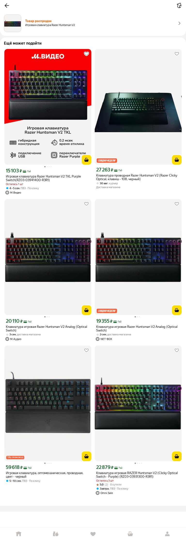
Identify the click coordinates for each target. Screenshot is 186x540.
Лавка (56, 534)
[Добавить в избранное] (86, 54)
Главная (18, 534)
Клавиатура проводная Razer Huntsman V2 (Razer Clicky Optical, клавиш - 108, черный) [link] (136, 177)
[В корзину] (86, 159)
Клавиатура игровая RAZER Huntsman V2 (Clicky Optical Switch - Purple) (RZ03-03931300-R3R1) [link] (137, 474)
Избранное (93, 534)
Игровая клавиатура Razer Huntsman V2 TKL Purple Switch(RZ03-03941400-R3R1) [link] (43, 178)
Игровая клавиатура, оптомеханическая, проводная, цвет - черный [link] (44, 474)
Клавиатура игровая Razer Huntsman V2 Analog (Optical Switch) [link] (46, 328)
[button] (7, 5)
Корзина (130, 534)
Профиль (167, 534)
